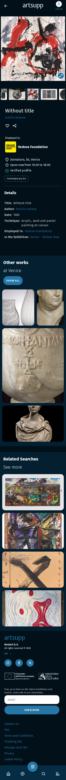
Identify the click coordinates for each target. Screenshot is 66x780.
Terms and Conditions (18, 735)
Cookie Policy (13, 759)
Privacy (9, 753)
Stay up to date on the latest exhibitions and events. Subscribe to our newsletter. (28, 691)
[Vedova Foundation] (10, 146)
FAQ (6, 730)
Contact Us (11, 724)
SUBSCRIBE (31, 710)
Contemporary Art (16, 178)
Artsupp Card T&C (16, 747)
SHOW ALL (13, 280)
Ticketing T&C (13, 741)
